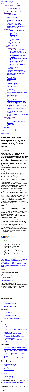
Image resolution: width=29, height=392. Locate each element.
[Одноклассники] (6, 237)
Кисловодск (13, 35)
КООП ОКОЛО (11, 90)
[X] (4, 237)
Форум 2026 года (12, 95)
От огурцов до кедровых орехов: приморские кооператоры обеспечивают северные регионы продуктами (13, 265)
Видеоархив (10, 124)
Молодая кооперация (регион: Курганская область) (18, 60)
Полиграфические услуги (14, 42)
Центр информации (9, 117)
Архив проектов (11, 48)
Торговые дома (14, 39)
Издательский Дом (15, 43)
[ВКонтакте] (2, 237)
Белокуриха (13, 33)
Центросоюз (7, 13)
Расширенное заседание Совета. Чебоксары (16, 357)
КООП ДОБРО (11, 77)
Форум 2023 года (12, 99)
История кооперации (13, 7)
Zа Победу (10, 89)
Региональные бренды (13, 83)
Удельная (12, 36)
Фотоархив (10, 123)
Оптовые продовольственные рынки (17, 82)
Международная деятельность (15, 18)
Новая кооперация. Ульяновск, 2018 (14, 353)
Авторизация (4, 280)
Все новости (4, 257)
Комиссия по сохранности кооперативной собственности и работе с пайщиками (16, 26)
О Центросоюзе (11, 14)
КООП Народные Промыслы (15, 70)
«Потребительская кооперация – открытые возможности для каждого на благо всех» (15, 348)
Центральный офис (9, 376)
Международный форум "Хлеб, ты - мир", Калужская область (17, 106)
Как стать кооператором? (14, 11)
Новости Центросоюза (10, 364)
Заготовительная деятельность (15, 73)
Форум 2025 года (12, 96)
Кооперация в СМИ (9, 365)
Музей (9, 80)
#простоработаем (15, 62)
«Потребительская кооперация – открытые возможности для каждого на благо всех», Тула (17, 102)
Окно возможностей (16, 67)
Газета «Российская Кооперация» (16, 121)
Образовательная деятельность (15, 30)
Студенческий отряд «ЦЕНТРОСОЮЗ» (12, 85)
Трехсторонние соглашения (14, 20)
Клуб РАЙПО (11, 74)
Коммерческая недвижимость (15, 38)
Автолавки (10, 68)
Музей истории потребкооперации (13, 335)
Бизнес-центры (14, 40)
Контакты (6, 127)
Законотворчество (12, 17)
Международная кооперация (15, 10)
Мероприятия (7, 93)
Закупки (9, 21)
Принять (3, 390)
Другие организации (13, 45)
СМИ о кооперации (12, 120)
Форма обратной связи (10, 378)
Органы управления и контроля (16, 16)
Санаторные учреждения (14, 32)
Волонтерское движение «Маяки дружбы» (15, 329)
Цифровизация (11, 87)
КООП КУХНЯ (11, 79)
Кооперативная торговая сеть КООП (17, 76)
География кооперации (13, 8)
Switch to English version (8, 382)
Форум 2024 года (12, 98)
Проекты (6, 46)
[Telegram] (8, 237)
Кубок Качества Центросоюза (18, 58)
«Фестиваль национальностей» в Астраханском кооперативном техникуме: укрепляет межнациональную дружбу (14, 261)
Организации (7, 29)
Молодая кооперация (9, 338)
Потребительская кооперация (12, 5)
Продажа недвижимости (14, 23)
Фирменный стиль (12, 126)
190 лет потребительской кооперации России (17, 50)
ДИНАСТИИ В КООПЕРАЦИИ (16, 71)
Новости (9, 118)
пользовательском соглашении (9, 387)
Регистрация (11, 280)
